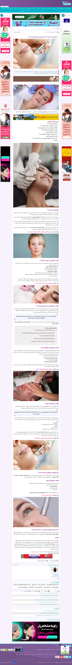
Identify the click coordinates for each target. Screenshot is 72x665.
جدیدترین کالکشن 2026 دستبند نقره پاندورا (22, 584)
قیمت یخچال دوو (47, 587)
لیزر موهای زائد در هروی (23, 587)
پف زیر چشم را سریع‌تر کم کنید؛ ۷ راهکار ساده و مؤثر (49, 604)
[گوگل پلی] (11, 650)
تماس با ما (46, 654)
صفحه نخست (68, 8)
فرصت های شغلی (40, 654)
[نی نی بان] (66, 3)
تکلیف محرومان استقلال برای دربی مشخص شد (49, 613)
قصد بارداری (60, 8)
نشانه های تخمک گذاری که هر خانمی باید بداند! (44, 338)
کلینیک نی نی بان (38, 552)
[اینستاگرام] (59, 658)
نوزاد (38, 8)
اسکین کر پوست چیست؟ (47, 495)
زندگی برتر (21, 654)
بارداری (48, 8)
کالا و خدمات (21, 11)
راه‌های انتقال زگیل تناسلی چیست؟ (46, 336)
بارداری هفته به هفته (61, 654)
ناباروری (54, 8)
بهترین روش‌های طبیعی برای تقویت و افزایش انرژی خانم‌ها (48, 602)
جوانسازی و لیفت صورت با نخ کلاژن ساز (43, 283)
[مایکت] (18, 650)
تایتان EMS (32, 587)
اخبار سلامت (9, 8)
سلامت (28, 8)
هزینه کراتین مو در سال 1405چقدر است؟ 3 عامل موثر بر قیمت (55, 576)
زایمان (43, 8)
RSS (17, 654)
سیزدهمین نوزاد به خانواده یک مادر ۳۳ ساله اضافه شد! (48, 593)
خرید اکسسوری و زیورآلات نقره (52, 584)
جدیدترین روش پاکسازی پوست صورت (44, 369)
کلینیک (4, 8)
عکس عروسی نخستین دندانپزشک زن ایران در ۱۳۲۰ (49, 597)
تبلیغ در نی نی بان (27, 654)
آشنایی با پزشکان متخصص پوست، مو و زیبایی (38, 232)
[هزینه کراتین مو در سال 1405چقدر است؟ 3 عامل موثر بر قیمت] (55, 570)
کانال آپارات (34, 654)
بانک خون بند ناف (39, 587)
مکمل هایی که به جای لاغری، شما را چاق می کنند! (49, 595)
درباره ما (51, 654)
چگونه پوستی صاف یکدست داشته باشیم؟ (43, 438)
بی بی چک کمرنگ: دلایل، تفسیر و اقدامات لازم (44, 330)
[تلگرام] (67, 658)
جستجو (55, 654)
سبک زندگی (21, 8)
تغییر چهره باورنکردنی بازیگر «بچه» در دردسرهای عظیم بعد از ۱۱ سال (46, 600)
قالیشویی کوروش (55, 587)
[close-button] (60, 645)
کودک (33, 8)
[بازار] (4, 650)
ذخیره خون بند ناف (41, 584)
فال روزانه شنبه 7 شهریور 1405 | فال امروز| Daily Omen (47, 615)
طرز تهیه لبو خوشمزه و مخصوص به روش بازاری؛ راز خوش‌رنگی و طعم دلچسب (38, 333)
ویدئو (16, 8)
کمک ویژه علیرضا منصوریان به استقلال (51, 611)
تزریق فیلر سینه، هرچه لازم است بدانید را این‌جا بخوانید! (42, 341)
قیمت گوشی (34, 584)
